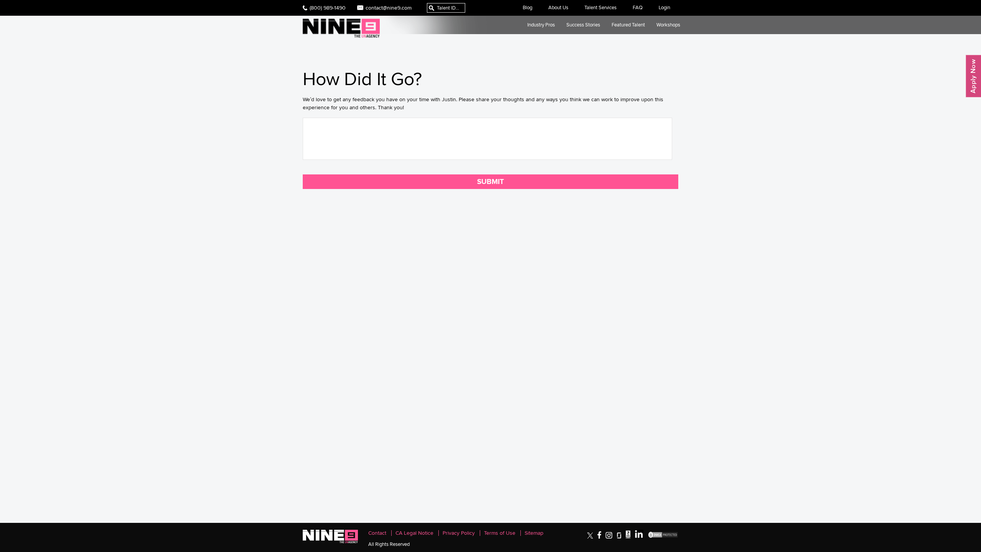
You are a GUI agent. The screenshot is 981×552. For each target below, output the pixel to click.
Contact (377, 533)
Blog (527, 7)
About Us (558, 7)
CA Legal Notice (414, 533)
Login (664, 7)
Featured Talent (628, 25)
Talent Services (600, 7)
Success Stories (583, 25)
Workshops (668, 25)
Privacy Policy (459, 533)
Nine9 (341, 28)
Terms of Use (499, 533)
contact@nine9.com (389, 8)
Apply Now (973, 76)
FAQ (638, 7)
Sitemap (534, 533)
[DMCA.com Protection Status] (663, 537)
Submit (490, 181)
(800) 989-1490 (328, 8)
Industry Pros (541, 25)
